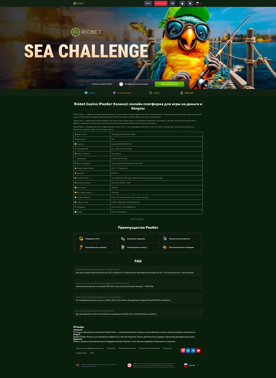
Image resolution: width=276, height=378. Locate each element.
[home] (78, 3)
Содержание (81, 353)
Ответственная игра (127, 348)
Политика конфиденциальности (90, 348)
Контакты (111, 348)
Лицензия (167, 348)
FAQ (92, 353)
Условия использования (149, 348)
